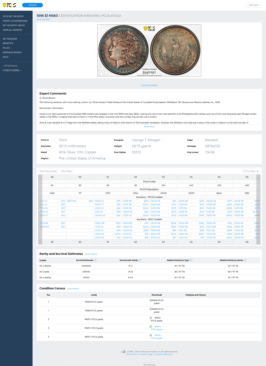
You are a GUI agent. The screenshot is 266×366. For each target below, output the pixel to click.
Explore (254, 5)
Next (258, 209)
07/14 (52, 208)
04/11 (108, 212)
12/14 (52, 201)
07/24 (247, 230)
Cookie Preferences (163, 354)
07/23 (163, 237)
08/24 (108, 223)
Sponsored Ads (149, 365)
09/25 (135, 212)
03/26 (191, 201)
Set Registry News (14, 25)
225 (219, 185)
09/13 (108, 204)
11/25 (191, 208)
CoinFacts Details (149, 85)
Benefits (8, 43)
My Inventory (43, 20)
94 (52, 185)
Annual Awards (12, 30)
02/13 (108, 208)
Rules (6, 47)
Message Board (12, 52)
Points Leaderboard (15, 21)
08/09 (108, 215)
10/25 (191, 212)
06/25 (219, 227)
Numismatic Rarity (129, 260)
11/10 (52, 223)
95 (80, 185)
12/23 (135, 215)
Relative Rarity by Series (231, 260)
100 (163, 185)
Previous (40, 209)
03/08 (52, 227)
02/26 (191, 223)
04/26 (247, 201)
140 (191, 185)
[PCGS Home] (11, 5)
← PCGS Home (10, 65)
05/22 (108, 201)
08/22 (135, 227)
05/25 (163, 230)
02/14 (52, 212)
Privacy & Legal (146, 354)
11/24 (191, 230)
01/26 (135, 201)
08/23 (163, 234)
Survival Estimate (84, 260)
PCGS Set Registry (13, 16)
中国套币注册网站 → (12, 70)
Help (5, 57)
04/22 (135, 230)
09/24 (191, 234)
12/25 (191, 204)
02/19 (108, 230)
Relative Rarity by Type (178, 260)
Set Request (10, 38)
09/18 (108, 234)
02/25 (163, 204)
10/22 (108, 227)
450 (247, 185)
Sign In (32, 5)
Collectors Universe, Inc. (150, 351)
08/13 (80, 201)
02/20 (135, 237)
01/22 (135, 234)
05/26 (163, 227)
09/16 (108, 237)
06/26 (163, 201)
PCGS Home (131, 354)
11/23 (219, 230)
